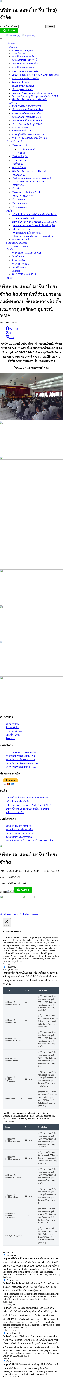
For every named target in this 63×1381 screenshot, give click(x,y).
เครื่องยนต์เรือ (19, 160)
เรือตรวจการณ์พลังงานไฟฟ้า (26, 192)
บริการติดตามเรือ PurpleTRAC (27, 124)
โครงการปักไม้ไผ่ (20, 82)
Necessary (11, 967)
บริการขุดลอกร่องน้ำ (22, 89)
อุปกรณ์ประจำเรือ (21, 229)
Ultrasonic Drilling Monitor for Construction (32, 236)
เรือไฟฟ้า (16, 188)
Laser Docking (18, 53)
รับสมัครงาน (18, 256)
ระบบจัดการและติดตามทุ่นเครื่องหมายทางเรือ (35, 74)
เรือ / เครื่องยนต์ (14, 141)
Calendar (16, 271)
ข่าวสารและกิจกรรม (16, 243)
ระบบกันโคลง (19, 167)
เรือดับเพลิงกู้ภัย (20, 156)
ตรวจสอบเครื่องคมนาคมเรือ (26, 113)
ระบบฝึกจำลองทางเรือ (23, 56)
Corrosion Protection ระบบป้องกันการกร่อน (33, 93)
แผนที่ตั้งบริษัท (19, 267)
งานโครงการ (12, 47)
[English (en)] (28, 35)
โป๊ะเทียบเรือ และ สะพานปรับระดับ (29, 99)
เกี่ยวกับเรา (11, 249)
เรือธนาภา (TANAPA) (23, 196)
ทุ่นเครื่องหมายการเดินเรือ (25, 71)
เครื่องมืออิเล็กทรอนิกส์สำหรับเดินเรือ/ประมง (34, 214)
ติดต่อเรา (10, 277)
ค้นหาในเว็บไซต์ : (9, 26)
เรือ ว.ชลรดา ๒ (19, 203)
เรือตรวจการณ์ (19, 145)
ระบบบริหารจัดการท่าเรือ (25, 63)
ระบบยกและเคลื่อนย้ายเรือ (25, 78)
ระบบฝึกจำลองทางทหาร (24, 67)
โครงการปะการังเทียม (23, 86)
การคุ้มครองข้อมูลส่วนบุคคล (26, 253)
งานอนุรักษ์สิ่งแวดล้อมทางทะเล (28, 134)
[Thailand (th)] (13, 35)
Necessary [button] (7, 964)
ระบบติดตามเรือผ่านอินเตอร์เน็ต (28, 120)
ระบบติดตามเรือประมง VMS (26, 117)
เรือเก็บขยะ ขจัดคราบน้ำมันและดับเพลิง (32, 178)
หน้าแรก (10, 43)
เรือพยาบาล (18, 185)
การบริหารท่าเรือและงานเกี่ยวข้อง (29, 138)
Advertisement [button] (9, 1330)
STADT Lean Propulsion (23, 50)
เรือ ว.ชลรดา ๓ (19, 207)
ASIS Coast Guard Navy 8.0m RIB (28, 181)
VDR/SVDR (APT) (21, 127)
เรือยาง (21, 152)
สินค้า (9, 210)
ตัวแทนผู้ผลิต (18, 260)
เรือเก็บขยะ (17, 164)
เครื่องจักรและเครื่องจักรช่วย (26, 233)
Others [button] (6, 1358)
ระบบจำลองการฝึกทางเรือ (19, 829)
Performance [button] (9, 1277)
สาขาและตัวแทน (20, 264)
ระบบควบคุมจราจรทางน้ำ (25, 60)
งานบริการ (11, 103)
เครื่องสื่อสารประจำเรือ (23, 218)
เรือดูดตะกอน (18, 175)
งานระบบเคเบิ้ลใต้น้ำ (22, 130)
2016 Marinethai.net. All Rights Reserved (19, 914)
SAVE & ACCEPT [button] (12, 1376)
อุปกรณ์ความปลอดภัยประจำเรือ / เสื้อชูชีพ (33, 225)
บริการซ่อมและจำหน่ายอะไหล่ (27, 109)
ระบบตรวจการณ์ (20, 239)
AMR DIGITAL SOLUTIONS (26, 106)
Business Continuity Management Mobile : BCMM (35, 96)
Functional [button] (8, 1252)
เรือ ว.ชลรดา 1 (19, 199)
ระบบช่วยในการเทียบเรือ (18, 826)
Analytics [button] (7, 1301)
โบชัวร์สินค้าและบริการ (24, 274)
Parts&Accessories (20, 246)
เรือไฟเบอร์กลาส (26, 149)
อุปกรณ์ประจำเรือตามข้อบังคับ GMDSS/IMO (34, 222)
